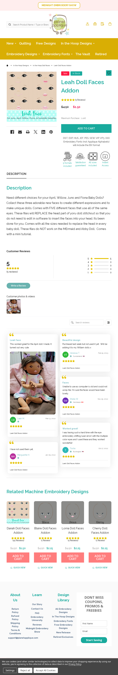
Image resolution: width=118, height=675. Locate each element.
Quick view (19, 567)
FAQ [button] (37, 613)
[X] (35, 132)
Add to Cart (86, 128)
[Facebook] (12, 132)
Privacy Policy (74, 664)
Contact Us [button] (37, 609)
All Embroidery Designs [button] (63, 611)
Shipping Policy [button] (15, 625)
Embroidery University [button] (37, 619)
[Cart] (110, 23)
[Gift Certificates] (95, 23)
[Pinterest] (51, 132)
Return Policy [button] (15, 611)
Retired (101, 54)
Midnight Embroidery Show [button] (37, 630)
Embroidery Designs (21, 54)
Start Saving (94, 640)
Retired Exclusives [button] (63, 637)
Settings (10, 670)
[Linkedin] (43, 132)
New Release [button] (63, 632)
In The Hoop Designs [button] (63, 616)
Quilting (25, 43)
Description (16, 174)
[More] (15, 43)
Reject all (25, 670)
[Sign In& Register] (87, 23)
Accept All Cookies (46, 670)
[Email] (20, 132)
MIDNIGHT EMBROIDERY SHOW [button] (59, 5)
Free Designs (46, 43)
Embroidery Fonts (56, 54)
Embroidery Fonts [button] (63, 621)
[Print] (27, 132)
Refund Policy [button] (15, 618)
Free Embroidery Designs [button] (63, 626)
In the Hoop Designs (76, 43)
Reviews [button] (37, 624)
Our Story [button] (37, 604)
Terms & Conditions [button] (15, 632)
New (10, 43)
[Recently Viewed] (102, 23)
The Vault (82, 54)
